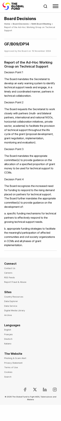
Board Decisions (21, 24)
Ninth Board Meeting (41, 24)
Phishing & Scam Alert (15, 358)
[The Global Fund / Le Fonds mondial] (15, 6)
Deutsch (8, 339)
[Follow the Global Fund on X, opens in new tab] (32, 390)
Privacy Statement (13, 363)
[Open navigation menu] (55, 6)
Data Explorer (11, 301)
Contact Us (9, 268)
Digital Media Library (14, 310)
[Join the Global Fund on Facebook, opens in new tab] (22, 390)
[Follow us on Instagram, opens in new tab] (52, 390)
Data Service (10, 306)
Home (7, 24)
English (7, 330)
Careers (8, 273)
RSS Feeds (9, 277)
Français (8, 334)
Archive (8, 315)
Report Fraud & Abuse (15, 282)
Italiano (7, 343)
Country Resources (13, 297)
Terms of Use (11, 367)
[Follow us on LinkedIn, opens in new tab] (42, 390)
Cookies (8, 372)
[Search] (45, 6)
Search (7, 377)
